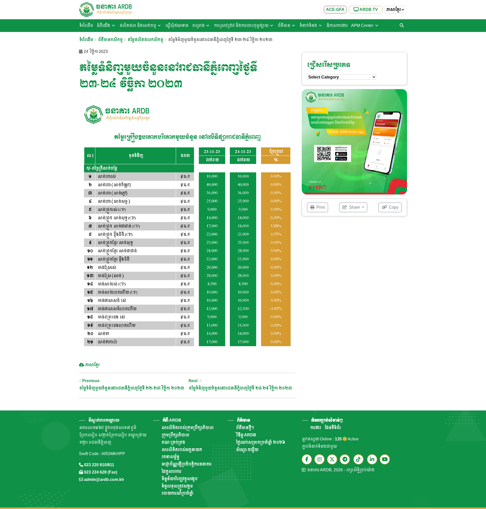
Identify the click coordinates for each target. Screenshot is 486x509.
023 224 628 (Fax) (100, 472)
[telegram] (346, 460)
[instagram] (320, 460)
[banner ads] (354, 141)
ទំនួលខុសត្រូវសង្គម (176, 486)
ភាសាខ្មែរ (92, 365)
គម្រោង (198, 25)
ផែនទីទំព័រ (332, 427)
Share (354, 207)
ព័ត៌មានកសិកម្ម (110, 39)
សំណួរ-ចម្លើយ (247, 449)
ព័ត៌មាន (283, 25)
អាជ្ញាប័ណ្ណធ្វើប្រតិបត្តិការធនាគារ (186, 464)
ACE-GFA (335, 9)
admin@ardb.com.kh (104, 479)
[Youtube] (386, 460)
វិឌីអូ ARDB (246, 435)
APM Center (362, 25)
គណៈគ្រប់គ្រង (173, 442)
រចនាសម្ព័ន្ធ (170, 457)
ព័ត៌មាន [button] (243, 420)
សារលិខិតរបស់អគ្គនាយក (181, 449)
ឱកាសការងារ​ (336, 25)
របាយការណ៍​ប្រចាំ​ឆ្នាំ (177, 493)
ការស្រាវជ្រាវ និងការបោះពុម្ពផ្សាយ (241, 25)
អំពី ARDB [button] (172, 420)
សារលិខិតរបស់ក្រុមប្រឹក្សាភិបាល (187, 427)
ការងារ (315, 427)
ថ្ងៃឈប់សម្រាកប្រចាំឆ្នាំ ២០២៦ (260, 442)
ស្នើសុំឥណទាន (176, 25)
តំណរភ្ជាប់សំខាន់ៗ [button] (326, 420)
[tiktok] (359, 460)
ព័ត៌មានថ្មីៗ (245, 427)
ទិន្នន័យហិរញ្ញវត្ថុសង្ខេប (179, 479)
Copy (393, 207)
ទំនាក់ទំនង (308, 25)
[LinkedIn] (373, 460)
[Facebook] (308, 460)
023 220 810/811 (99, 465)
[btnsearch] (401, 25)
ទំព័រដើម (86, 25)
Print (320, 207)
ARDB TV (368, 9)
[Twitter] (333, 460)
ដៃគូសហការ (171, 471)
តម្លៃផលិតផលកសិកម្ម (145, 39)
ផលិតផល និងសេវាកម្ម (137, 25)
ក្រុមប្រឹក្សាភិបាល (175, 435)
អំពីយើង (103, 25)
